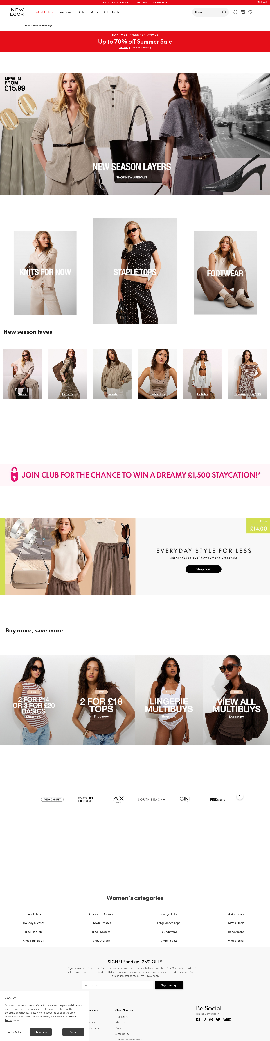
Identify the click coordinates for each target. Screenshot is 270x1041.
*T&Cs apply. (262, 2)
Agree (73, 1032)
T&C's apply (125, 47)
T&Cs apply (153, 976)
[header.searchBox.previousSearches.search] (224, 12)
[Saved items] (250, 12)
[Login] (235, 12)
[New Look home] (18, 12)
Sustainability (122, 1033)
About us (120, 1022)
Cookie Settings (16, 1032)
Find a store (121, 1016)
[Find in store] (242, 12)
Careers (119, 1028)
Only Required (41, 1032)
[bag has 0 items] (257, 12)
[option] (52, 799)
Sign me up (169, 985)
